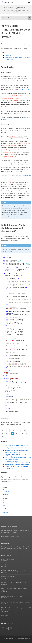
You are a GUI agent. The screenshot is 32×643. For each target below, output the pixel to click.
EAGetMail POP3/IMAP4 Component (16, 7)
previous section (7, 44)
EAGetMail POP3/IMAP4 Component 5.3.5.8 (13, 582)
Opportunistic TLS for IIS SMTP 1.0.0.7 (12, 596)
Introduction (8, 55)
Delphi (4, 508)
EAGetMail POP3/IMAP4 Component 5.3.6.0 (13, 571)
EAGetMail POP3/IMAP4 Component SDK (16, 445)
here (21, 212)
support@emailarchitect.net (10, 536)
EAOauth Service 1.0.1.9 (8, 577)
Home (5, 7)
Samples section (7, 251)
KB (27, 7)
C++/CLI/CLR (6, 504)
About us (18, 640)
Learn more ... (5, 615)
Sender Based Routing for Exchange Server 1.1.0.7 (15, 602)
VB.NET (5, 502)
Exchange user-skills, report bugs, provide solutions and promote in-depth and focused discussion (16, 547)
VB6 (17, 9)
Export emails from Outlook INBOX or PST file (17, 463)
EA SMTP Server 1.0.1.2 (7, 559)
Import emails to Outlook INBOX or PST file (17, 464)
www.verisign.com (24, 89)
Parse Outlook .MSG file (11, 461)
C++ (4, 507)
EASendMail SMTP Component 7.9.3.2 (12, 565)
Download (6, 512)
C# (4, 501)
